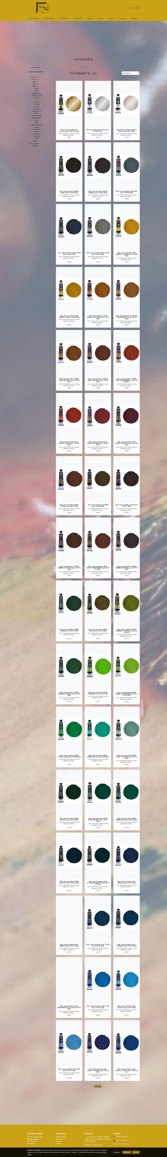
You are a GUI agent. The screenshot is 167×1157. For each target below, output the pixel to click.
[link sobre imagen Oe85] (126, 165)
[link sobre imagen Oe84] (69, 165)
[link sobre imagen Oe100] (69, 416)
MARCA (75, 67)
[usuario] (133, 8)
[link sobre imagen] (69, 604)
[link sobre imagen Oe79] (98, 227)
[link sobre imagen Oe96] (98, 353)
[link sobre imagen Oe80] (98, 479)
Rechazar (127, 1152)
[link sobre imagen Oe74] (126, 541)
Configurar (116, 1152)
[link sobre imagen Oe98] (126, 353)
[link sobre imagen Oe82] (98, 165)
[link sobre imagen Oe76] (69, 479)
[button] (50, 18)
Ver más (98, 1086)
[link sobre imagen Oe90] (69, 353)
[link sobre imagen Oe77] (126, 479)
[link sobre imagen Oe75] (98, 541)
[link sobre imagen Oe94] (126, 290)
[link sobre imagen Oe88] (69, 290)
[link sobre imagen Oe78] (69, 541)
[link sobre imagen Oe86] (126, 227)
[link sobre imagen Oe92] (98, 290)
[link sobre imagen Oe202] (98, 104)
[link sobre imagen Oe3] (126, 104)
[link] (43, 8)
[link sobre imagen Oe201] (69, 104)
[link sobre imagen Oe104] (126, 416)
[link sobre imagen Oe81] (69, 227)
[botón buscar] (129, 8)
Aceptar (136, 1152)
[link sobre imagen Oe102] (98, 416)
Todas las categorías (63, 67)
